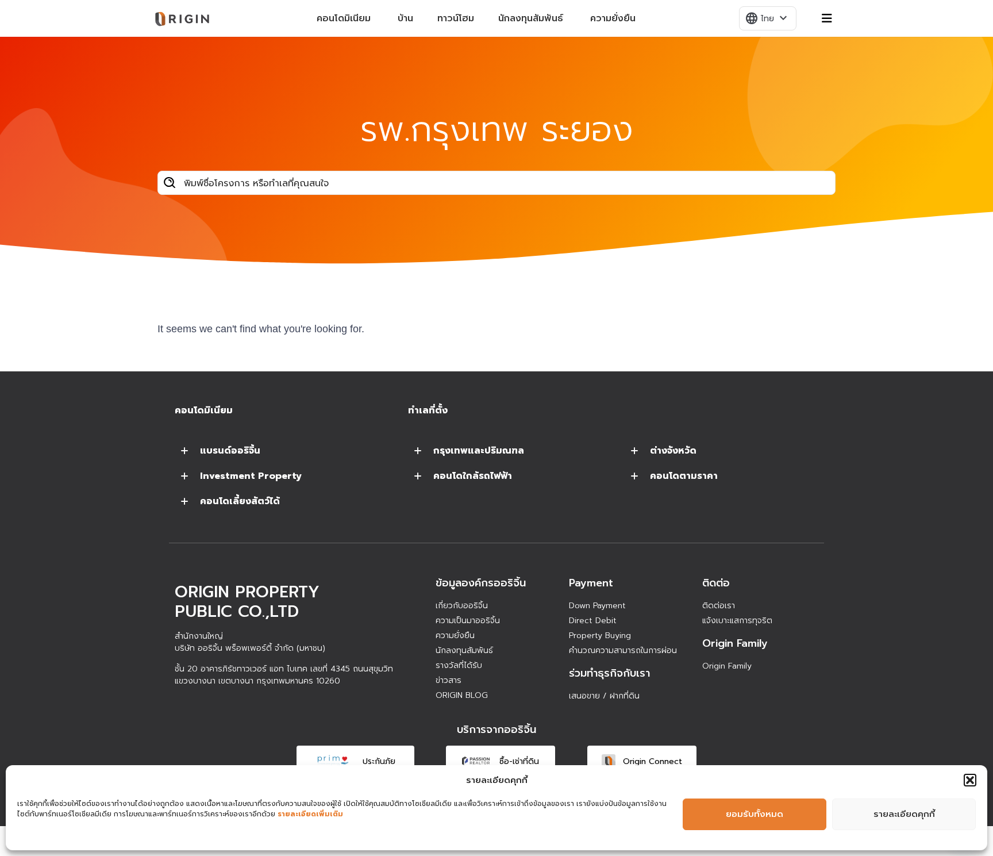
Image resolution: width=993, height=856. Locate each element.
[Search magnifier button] (169, 183)
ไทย (767, 18)
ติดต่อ (716, 583)
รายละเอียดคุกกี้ (904, 814)
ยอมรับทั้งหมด (754, 814)
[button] (970, 780)
